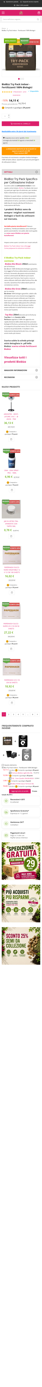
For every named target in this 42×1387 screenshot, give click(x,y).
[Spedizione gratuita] (21, 861)
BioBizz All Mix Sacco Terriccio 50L (22, 784)
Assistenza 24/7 (17, 822)
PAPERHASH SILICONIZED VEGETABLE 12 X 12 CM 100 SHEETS (12, 569)
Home (4, 28)
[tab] (21, 172)
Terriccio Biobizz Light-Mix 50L (22, 773)
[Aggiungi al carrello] (11, 439)
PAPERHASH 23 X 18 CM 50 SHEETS (12, 681)
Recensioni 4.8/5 (17, 799)
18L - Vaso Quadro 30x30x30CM (23, 778)
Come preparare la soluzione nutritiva (17, 248)
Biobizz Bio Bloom (13, 264)
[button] (19, 78)
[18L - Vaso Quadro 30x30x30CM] (11, 760)
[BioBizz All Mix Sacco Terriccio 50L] (27, 760)
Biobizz (21, 188)
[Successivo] (37, 714)
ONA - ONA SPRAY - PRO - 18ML (11, 471)
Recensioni (9, 377)
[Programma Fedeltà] (21, 903)
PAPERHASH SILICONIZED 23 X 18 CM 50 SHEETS (11, 626)
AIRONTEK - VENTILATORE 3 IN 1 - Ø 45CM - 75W (11, 416)
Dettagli (8, 172)
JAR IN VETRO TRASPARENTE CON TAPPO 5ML (11, 523)
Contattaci (14, 825)
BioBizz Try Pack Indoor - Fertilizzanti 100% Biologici (19, 768)
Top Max (9, 314)
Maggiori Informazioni (15, 370)
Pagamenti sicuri (17, 833)
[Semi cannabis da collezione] (21, 946)
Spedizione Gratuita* (19, 811)
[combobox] (21, 19)
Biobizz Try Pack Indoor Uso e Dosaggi (17, 246)
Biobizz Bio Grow (13, 288)
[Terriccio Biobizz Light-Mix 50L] (23, 746)
